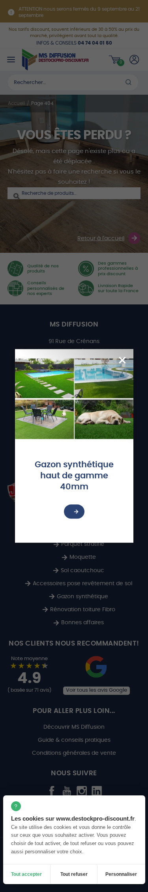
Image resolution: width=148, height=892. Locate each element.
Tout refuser (74, 874)
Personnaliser (121, 874)
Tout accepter (26, 874)
